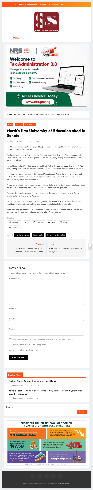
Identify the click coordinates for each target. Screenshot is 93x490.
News (10, 124)
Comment (14, 278)
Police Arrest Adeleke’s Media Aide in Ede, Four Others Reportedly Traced (39, 4)
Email (12, 318)
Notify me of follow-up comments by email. (29, 344)
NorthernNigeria (22, 234)
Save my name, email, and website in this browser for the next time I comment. (43, 339)
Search (9, 407)
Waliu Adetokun (17, 385)
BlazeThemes (65, 483)
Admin (11, 141)
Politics (19, 124)
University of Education (56, 234)
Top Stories (30, 124)
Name (12, 308)
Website (12, 329)
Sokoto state (38, 234)
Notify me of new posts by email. (25, 350)
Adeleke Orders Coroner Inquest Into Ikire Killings (32, 381)
